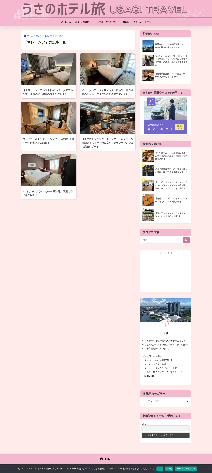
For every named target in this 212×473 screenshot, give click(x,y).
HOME (107, 459)
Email (144, 424)
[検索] (186, 240)
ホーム (67, 22)
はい (160, 468)
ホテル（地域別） (84, 22)
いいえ (169, 468)
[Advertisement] (165, 273)
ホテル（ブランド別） (108, 22)
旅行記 (126, 22)
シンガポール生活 (142, 22)
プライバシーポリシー (185, 468)
